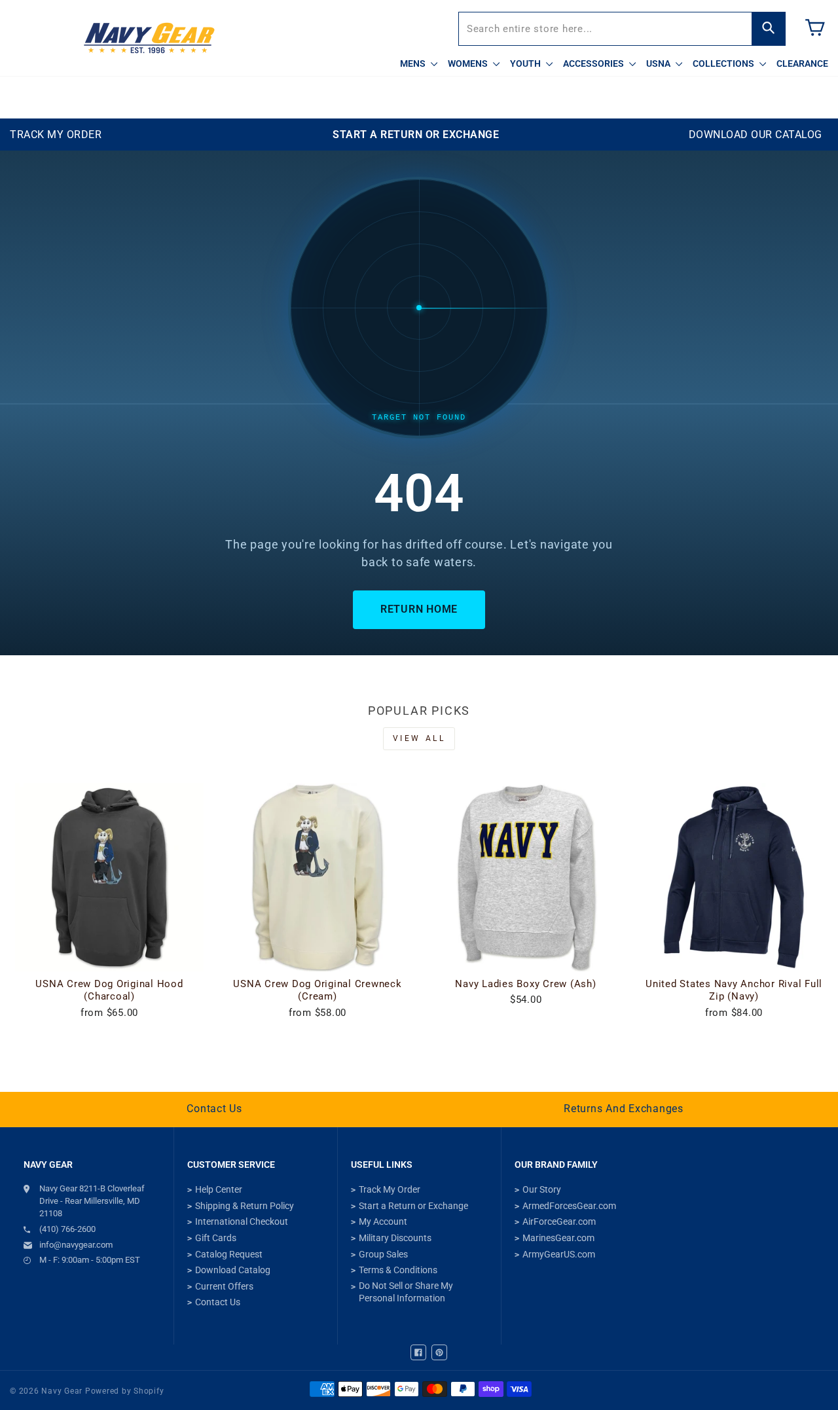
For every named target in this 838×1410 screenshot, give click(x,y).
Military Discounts (395, 1238)
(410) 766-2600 (67, 1229)
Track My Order (389, 1189)
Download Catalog (232, 1270)
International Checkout (241, 1221)
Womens (469, 63)
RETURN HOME (419, 609)
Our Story (541, 1189)
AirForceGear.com (559, 1221)
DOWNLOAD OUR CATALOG (755, 134)
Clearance (802, 63)
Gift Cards (215, 1238)
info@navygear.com (76, 1245)
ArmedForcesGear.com (569, 1206)
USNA (659, 63)
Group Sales (383, 1254)
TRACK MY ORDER (55, 134)
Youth (526, 63)
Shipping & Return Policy (244, 1206)
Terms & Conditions (398, 1270)
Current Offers (224, 1286)
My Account (383, 1221)
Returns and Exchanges (623, 1108)
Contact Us (214, 1108)
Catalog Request (229, 1254)
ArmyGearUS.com (558, 1254)
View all (419, 738)
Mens (414, 63)
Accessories (594, 63)
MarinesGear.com (558, 1238)
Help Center (218, 1189)
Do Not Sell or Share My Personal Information (406, 1292)
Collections (724, 63)
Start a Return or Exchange (413, 1206)
